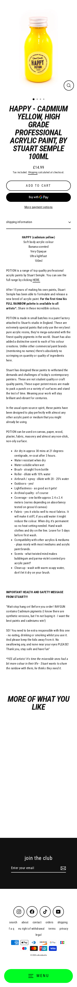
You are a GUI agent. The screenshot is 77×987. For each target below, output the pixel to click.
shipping (62, 922)
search (13, 922)
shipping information (19, 222)
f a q (11, 928)
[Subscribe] (62, 868)
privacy (64, 928)
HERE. (36, 280)
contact (37, 922)
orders (49, 922)
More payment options (38, 207)
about (25, 922)
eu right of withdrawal (31, 928)
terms (51, 928)
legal (38, 934)
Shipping (33, 172)
